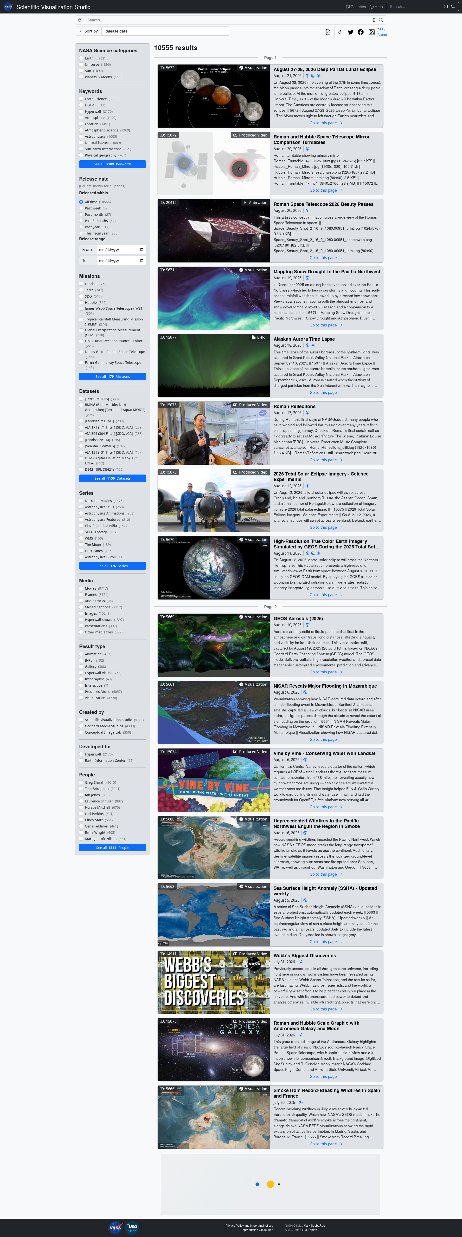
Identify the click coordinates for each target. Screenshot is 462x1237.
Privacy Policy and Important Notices (249, 1225)
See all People (112, 847)
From (87, 249)
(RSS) (381, 29)
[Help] (80, 20)
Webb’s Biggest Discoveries (305, 955)
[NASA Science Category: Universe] (307, 148)
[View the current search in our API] (328, 32)
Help (378, 6)
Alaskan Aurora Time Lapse (304, 338)
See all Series (113, 566)
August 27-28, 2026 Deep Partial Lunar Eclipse (325, 69)
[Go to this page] (214, 95)
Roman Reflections (295, 406)
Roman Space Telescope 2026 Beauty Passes (324, 204)
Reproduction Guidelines (256, 1230)
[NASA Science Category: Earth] (307, 75)
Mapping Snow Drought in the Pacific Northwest (327, 271)
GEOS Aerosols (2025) (298, 618)
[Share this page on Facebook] (361, 32)
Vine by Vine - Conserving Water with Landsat (325, 753)
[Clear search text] (445, 6)
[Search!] (453, 6)
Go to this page (324, 122)
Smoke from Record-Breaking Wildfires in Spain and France (327, 1093)
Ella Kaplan (309, 1230)
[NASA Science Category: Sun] (319, 75)
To (84, 260)
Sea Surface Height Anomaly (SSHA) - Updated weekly (325, 890)
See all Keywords (113, 164)
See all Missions (113, 376)
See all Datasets (113, 478)
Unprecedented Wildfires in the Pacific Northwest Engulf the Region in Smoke (317, 823)
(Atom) (382, 34)
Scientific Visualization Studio (53, 6)
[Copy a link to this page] (340, 32)
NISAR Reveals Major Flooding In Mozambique (325, 685)
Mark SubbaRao (314, 1225)
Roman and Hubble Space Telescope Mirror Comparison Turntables (322, 139)
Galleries (358, 6)
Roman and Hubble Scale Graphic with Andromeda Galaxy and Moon (316, 1025)
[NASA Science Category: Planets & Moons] (313, 75)
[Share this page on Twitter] (350, 32)
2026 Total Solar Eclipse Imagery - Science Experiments (321, 476)
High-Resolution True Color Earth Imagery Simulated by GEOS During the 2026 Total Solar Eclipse (326, 543)
